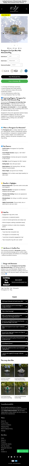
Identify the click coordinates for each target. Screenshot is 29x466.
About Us (3, 421)
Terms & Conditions (6, 425)
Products (3, 442)
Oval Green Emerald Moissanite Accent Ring (6, 397)
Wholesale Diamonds (6, 448)
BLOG (2, 449)
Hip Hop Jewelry (5, 446)
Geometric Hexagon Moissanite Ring (5, 379)
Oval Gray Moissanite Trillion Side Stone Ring (20, 379)
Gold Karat (4, 56)
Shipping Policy (5, 426)
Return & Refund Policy (7, 428)
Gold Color (4, 60)
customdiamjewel (17, 463)
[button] (1, 8)
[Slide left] (11, 45)
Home (2, 438)
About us (3, 440)
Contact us (4, 451)
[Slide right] (17, 45)
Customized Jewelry (6, 444)
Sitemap (3, 430)
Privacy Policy (4, 423)
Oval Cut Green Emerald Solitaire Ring (20, 397)
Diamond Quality (5, 65)
